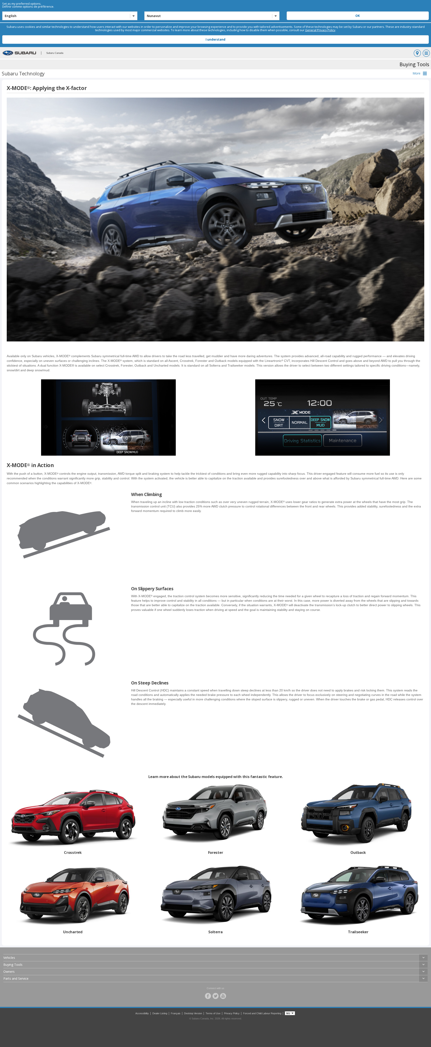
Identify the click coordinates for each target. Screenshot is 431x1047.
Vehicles (9, 957)
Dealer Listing (159, 1013)
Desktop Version (193, 1013)
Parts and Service (16, 978)
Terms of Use (213, 1013)
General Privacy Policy (320, 30)
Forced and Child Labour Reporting (262, 1013)
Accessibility (142, 1013)
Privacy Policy (232, 1013)
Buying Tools (12, 964)
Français (175, 1013)
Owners (9, 971)
